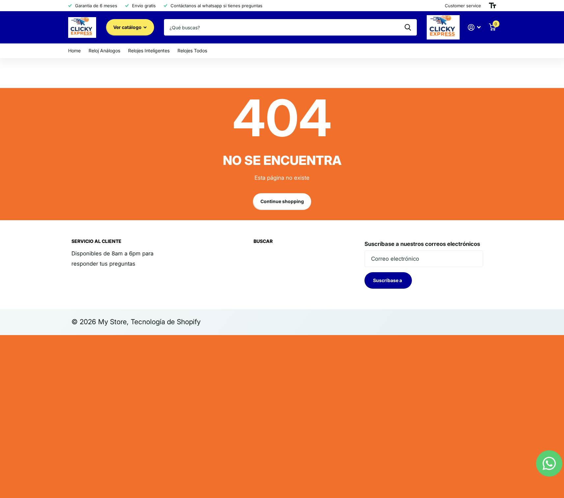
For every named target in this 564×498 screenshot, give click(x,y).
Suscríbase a (388, 280)
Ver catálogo (128, 27)
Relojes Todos (192, 50)
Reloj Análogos (104, 50)
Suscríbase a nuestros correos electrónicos (422, 244)
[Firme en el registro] (474, 27)
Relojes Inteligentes (149, 50)
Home (74, 50)
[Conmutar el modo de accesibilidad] (492, 5)
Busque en (408, 27)
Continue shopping (282, 201)
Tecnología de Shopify (166, 322)
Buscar (263, 241)
